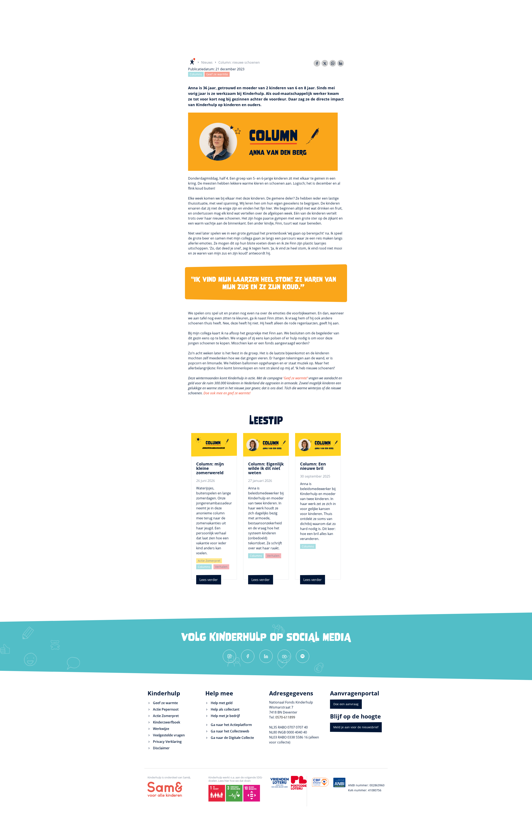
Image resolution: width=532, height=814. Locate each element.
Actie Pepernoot (166, 709)
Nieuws (207, 62)
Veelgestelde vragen (169, 735)
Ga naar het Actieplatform (231, 724)
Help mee (219, 693)
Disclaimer (161, 748)
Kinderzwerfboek (166, 722)
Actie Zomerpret (209, 561)
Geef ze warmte (217, 74)
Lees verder (209, 579)
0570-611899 (285, 717)
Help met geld (222, 703)
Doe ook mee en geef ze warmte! (226, 393)
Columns (196, 74)
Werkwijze (161, 728)
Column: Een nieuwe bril (313, 466)
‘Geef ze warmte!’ (295, 378)
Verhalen (221, 567)
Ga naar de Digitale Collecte (232, 737)
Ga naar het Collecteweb (230, 731)
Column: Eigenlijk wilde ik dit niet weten (266, 468)
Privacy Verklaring (167, 741)
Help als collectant (225, 709)
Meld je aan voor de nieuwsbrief (355, 727)
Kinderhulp (164, 693)
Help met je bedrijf (225, 715)
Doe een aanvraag (345, 704)
